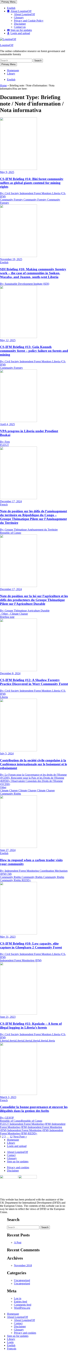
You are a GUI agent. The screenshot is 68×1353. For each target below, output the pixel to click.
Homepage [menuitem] (13, 1313)
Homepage (13, 70)
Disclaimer (20, 23)
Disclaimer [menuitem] (20, 1326)
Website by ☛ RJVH (57, 1216)
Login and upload (17, 1146)
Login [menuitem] (10, 1342)
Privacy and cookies (18, 1167)
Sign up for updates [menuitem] (17, 1335)
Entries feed (20, 1301)
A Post (17, 1242)
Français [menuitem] (11, 1348)
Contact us (20, 26)
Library (11, 73)
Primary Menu (8, 2)
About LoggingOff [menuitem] (17, 1316)
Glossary (19, 17)
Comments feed (22, 1304)
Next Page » (20, 1136)
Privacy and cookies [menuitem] (25, 1332)
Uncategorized (22, 1280)
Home (3, 85)
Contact (11, 1155)
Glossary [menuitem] (19, 1329)
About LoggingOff (24, 14)
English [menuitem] (11, 1345)
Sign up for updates (17, 1161)
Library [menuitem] (11, 1339)
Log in (17, 1298)
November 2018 (23, 1265)
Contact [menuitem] (18, 1323)
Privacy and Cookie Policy (28, 20)
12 (11, 1136)
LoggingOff (6, 45)
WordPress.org (22, 1307)
